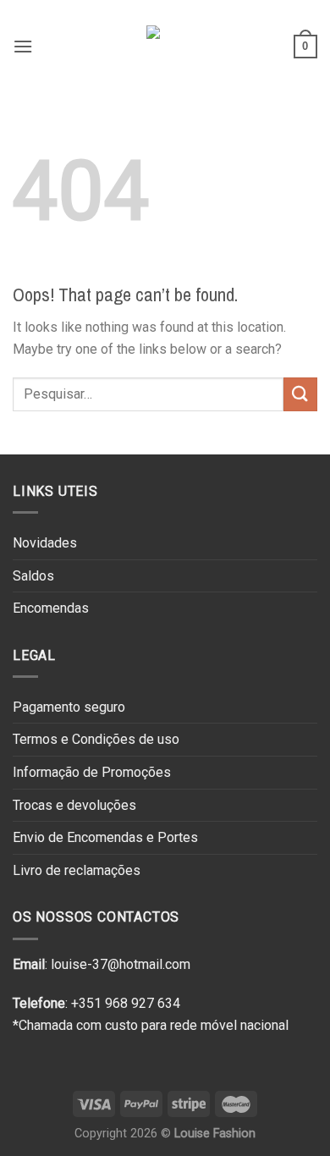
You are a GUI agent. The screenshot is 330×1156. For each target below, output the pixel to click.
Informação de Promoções (92, 772)
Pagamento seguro (69, 707)
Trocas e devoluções (74, 805)
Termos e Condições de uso (96, 739)
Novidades (45, 543)
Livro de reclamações (76, 870)
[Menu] (23, 46)
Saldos (33, 576)
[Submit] (300, 393)
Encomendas (51, 608)
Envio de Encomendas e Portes (105, 837)
